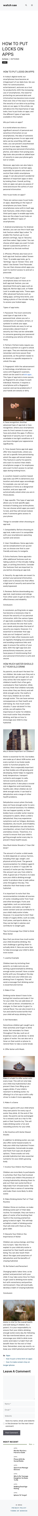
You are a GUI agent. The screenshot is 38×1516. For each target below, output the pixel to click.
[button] (26, 5)
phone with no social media (19, 1460)
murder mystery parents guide (20, 1451)
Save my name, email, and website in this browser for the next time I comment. (19, 1423)
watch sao (10, 5)
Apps (4, 62)
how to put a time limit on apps (19, 1359)
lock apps (27, 374)
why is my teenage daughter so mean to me (21, 1478)
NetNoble (5, 59)
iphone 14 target (20, 1495)
